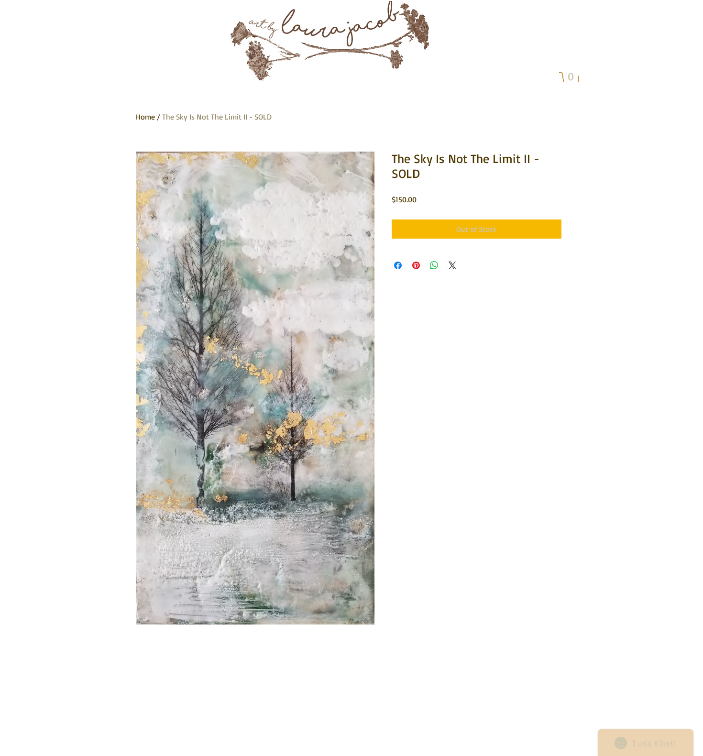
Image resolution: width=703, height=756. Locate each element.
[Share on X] (452, 265)
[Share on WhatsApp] (434, 265)
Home (145, 116)
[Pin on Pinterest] (416, 265)
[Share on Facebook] (398, 265)
